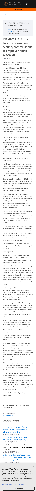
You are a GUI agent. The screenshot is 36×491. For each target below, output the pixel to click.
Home (6, 14)
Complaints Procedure (8, 415)
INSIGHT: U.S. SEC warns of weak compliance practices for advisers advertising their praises (15, 427)
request (10, 31)
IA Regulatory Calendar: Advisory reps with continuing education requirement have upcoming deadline (17, 455)
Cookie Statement (7, 484)
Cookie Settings (18, 488)
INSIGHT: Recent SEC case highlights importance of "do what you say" (16, 437)
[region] (18, 477)
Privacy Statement (19, 484)
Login (9, 29)
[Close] (34, 466)
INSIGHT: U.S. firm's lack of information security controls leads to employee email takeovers (18, 445)
